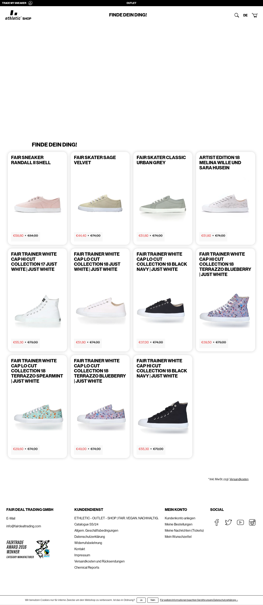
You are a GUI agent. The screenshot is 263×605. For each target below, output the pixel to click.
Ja (141, 600)
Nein (153, 600)
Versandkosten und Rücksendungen (99, 561)
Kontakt (79, 549)
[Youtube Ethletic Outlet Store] (240, 522)
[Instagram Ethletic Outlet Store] (252, 522)
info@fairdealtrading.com (23, 526)
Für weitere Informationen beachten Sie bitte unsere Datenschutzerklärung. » (199, 600)
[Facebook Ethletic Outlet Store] (216, 522)
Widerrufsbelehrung (88, 543)
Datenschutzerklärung (89, 537)
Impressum (82, 555)
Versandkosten (239, 479)
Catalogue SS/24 (86, 524)
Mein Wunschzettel (178, 537)
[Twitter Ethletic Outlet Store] (228, 522)
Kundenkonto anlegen (180, 518)
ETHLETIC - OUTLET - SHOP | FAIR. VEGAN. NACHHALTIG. (116, 518)
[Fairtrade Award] (28, 549)
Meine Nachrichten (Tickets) (184, 530)
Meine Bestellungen (178, 524)
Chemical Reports (86, 567)
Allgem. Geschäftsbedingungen (96, 530)
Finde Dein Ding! (128, 15)
